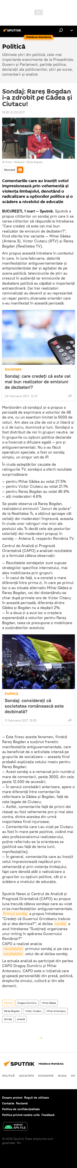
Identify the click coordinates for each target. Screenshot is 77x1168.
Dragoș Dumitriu (27, 1002)
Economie (46, 1075)
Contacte (8, 1103)
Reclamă (22, 1103)
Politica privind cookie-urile (21, 1115)
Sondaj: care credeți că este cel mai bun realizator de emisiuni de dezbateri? (38, 381)
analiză (21, 1019)
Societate (13, 369)
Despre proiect (12, 1097)
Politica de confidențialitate (21, 1109)
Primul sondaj (15, 913)
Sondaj (8, 1019)
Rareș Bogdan (12, 1011)
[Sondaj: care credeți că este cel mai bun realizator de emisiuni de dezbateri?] (38, 337)
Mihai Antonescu (56, 1011)
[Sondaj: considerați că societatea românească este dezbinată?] (38, 661)
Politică (11, 693)
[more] (70, 395)
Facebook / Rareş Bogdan (28, 162)
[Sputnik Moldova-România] (13, 32)
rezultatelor (13, 948)
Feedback (48, 1115)
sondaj (60, 923)
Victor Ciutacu (33, 1011)
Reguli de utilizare (36, 1097)
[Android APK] (15, 1127)
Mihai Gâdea (49, 1002)
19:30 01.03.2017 (13, 112)
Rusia (62, 1075)
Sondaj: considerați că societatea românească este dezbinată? (34, 706)
